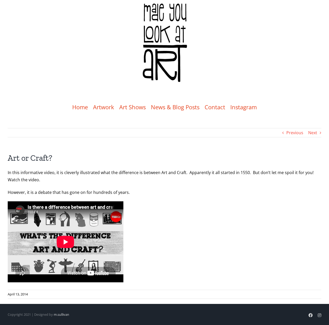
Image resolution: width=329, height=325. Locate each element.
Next (312, 133)
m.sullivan (61, 314)
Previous (294, 133)
